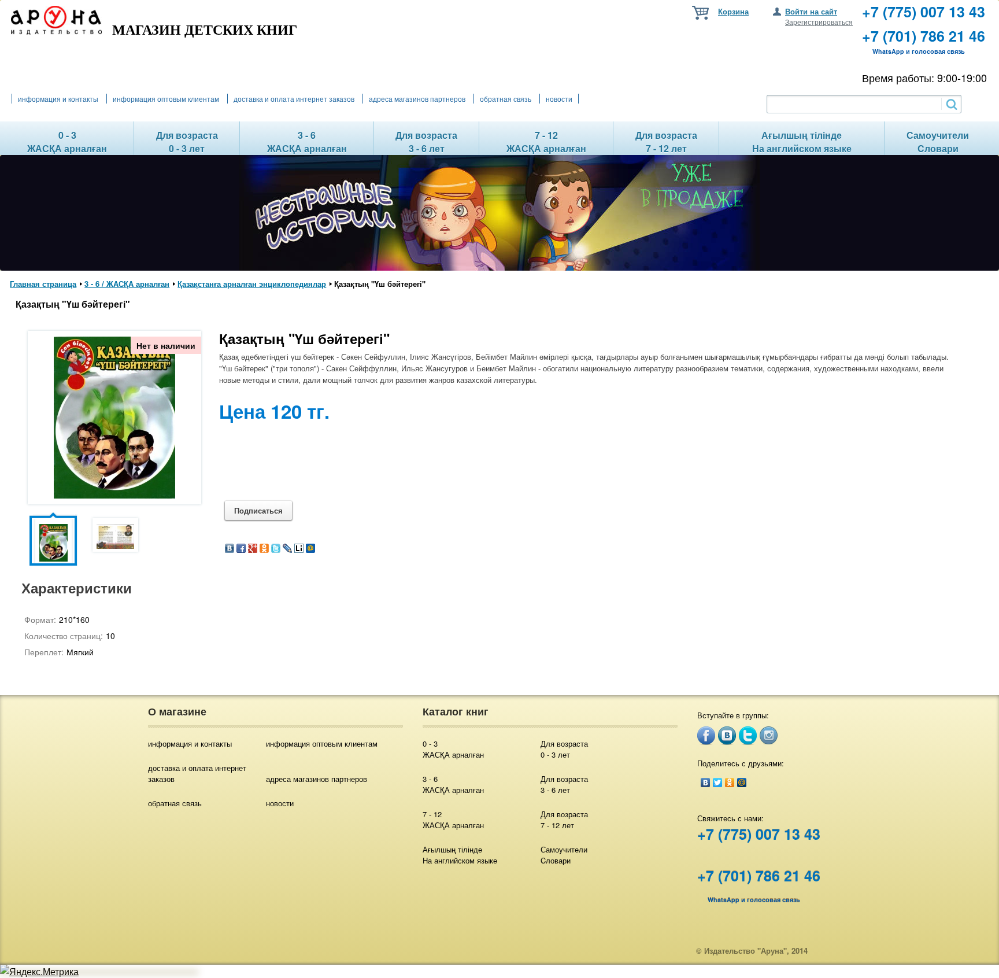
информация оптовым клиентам (166, 99)
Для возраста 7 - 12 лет (564, 820)
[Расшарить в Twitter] (275, 549)
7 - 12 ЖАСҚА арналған (453, 820)
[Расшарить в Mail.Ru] (310, 549)
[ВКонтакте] (706, 782)
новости (559, 99)
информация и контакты (58, 99)
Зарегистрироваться (819, 22)
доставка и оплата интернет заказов (294, 99)
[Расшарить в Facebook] (241, 549)
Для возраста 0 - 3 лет (564, 749)
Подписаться (258, 510)
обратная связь (505, 99)
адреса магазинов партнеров (417, 99)
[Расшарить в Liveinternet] (299, 549)
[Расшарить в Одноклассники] (264, 549)
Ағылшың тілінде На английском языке (460, 855)
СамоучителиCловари (564, 855)
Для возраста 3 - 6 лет (564, 784)
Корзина (733, 11)
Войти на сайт (811, 11)
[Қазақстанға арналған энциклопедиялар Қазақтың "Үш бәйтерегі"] (114, 494)
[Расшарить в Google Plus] (252, 549)
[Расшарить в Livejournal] (287, 549)
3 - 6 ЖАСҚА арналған (453, 784)
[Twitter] (718, 782)
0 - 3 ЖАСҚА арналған (453, 749)
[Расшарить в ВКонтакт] (229, 549)
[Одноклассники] (730, 782)
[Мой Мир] (742, 782)
